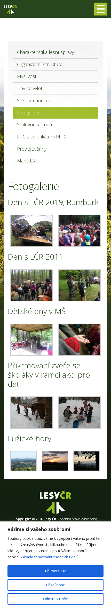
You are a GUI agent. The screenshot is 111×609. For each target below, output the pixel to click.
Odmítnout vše (55, 598)
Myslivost (26, 76)
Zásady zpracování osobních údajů (50, 557)
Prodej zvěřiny (31, 149)
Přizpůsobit (55, 584)
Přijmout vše (55, 570)
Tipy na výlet (29, 88)
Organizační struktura (39, 64)
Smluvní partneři (34, 124)
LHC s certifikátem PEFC (42, 137)
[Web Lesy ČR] (10, 9)
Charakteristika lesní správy (45, 52)
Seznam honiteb (34, 100)
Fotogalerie (28, 113)
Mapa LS (26, 161)
